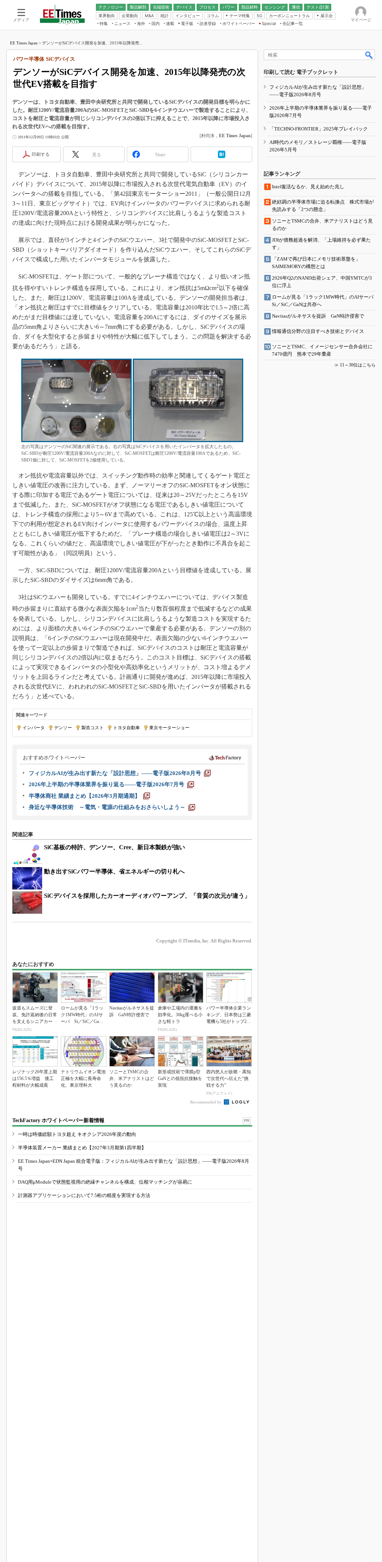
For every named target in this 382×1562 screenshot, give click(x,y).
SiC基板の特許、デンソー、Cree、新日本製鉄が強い (114, 847)
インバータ (33, 727)
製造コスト (92, 727)
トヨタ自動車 (126, 727)
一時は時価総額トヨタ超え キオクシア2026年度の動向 (77, 1134)
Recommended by (206, 1102)
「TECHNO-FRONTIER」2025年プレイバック (318, 129)
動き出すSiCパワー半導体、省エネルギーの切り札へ (114, 871)
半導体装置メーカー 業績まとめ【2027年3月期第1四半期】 (82, 1147)
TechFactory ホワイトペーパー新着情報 (58, 1120)
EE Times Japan (24, 43)
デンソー (63, 727)
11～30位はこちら (358, 365)
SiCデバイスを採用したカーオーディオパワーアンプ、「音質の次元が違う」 (147, 895)
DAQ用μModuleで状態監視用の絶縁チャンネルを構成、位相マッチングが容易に (105, 1182)
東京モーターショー (169, 727)
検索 (369, 55)
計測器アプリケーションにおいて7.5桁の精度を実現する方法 (84, 1195)
